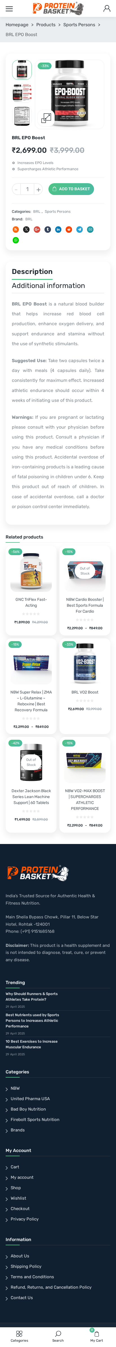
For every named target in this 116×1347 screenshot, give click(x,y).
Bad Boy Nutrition (28, 1109)
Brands (18, 1130)
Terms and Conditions (32, 1276)
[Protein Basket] (58, 8)
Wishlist (18, 1198)
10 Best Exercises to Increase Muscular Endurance (32, 1044)
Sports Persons (79, 24)
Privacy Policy (25, 1219)
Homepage (17, 24)
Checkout (20, 1208)
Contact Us (22, 1297)
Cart (15, 1166)
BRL (36, 211)
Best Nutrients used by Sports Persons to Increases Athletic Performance (32, 1020)
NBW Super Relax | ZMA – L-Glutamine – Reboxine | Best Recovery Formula (31, 701)
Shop (16, 1187)
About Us (20, 1256)
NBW (15, 1088)
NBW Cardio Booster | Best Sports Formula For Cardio (85, 605)
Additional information (48, 286)
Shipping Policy (26, 1266)
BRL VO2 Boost (85, 692)
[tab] (32, 273)
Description (32, 271)
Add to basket (74, 189)
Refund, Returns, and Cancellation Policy (51, 1287)
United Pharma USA (30, 1098)
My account (22, 1177)
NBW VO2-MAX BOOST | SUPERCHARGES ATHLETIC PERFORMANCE (85, 799)
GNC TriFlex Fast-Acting (31, 602)
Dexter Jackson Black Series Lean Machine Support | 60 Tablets (31, 796)
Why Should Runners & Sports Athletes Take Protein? (32, 997)
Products (45, 24)
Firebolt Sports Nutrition (35, 1119)
